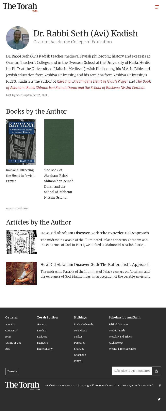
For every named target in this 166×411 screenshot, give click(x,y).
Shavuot (79, 348)
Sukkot (78, 336)
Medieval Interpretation (122, 348)
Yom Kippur (80, 330)
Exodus (41, 330)
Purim (77, 360)
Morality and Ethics (120, 336)
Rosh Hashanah (83, 324)
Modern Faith (117, 330)
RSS (7, 348)
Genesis (41, 324)
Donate (12, 371)
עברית (8, 336)
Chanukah (80, 354)
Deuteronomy (45, 348)
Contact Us (11, 330)
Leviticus (42, 336)
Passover (79, 342)
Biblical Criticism (118, 324)
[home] (20, 7)
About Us (10, 324)
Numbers (42, 342)
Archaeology (116, 342)
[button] (157, 6)
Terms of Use (13, 342)
